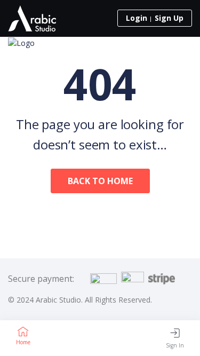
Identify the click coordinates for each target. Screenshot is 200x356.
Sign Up (169, 18)
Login (136, 18)
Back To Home (100, 181)
